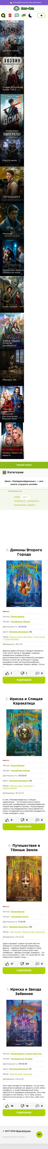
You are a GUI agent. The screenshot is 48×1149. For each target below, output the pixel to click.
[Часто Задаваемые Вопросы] (23, 15)
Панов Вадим (17, 617)
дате (24, 497)
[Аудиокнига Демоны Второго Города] (24, 606)
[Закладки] (10, 15)
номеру (17, 497)
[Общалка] (16, 15)
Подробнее (24, 680)
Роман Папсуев (33, 1054)
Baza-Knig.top (23, 1131)
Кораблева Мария (20, 622)
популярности (20, 501)
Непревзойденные (18, 632)
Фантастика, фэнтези (21, 637)
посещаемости (33, 501)
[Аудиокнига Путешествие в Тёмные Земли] (24, 901)
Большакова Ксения (21, 1059)
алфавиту (31, 505)
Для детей (39, 637)
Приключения (12, 639)
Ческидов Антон (19, 917)
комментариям (20, 505)
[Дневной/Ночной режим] (30, 15)
